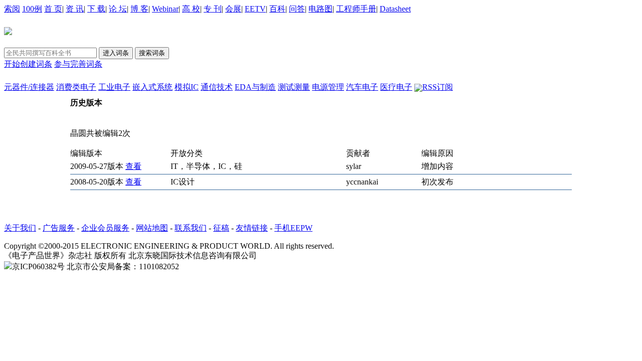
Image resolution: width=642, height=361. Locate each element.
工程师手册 (356, 9)
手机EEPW (293, 228)
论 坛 (118, 9)
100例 (32, 9)
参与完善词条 (78, 64)
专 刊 (213, 9)
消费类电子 (76, 87)
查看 (133, 166)
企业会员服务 (105, 228)
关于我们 (20, 228)
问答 (297, 9)
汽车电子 (362, 87)
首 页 (53, 9)
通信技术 (217, 87)
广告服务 (59, 228)
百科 (277, 9)
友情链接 (252, 228)
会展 (233, 9)
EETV (255, 9)
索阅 (12, 9)
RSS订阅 (437, 87)
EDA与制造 (255, 87)
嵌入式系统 (152, 87)
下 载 (96, 9)
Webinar (165, 9)
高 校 (191, 9)
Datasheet (395, 9)
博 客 (139, 9)
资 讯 (75, 9)
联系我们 (191, 228)
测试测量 (294, 87)
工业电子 (114, 87)
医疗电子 (396, 87)
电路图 (320, 9)
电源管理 (328, 87)
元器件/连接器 (29, 87)
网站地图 (152, 228)
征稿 (221, 228)
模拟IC (187, 87)
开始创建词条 (28, 64)
